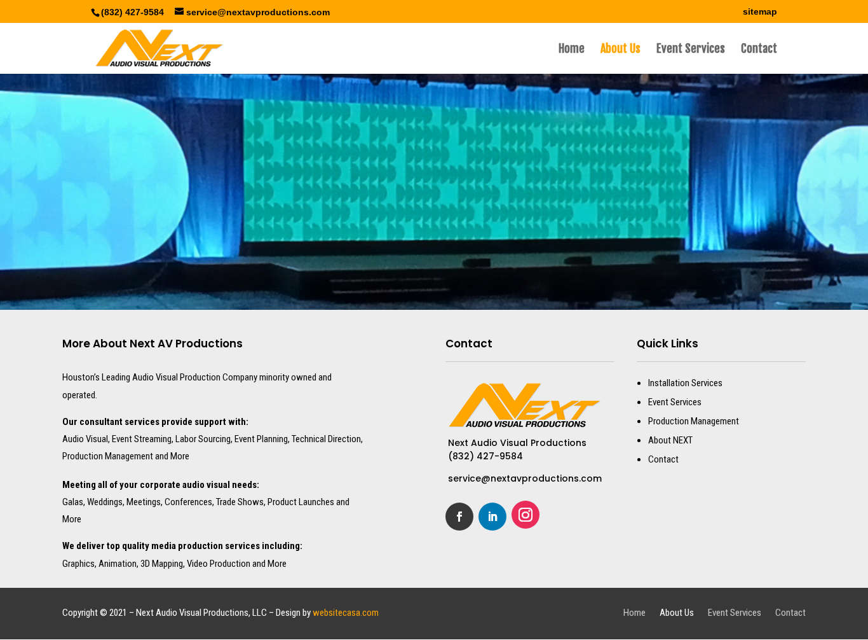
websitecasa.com (346, 612)
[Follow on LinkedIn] (492, 517)
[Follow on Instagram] (525, 515)
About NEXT (670, 440)
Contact (759, 49)
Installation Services (685, 383)
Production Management (693, 421)
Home (572, 49)
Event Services (690, 49)
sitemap (760, 12)
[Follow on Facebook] (459, 517)
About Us (620, 49)
